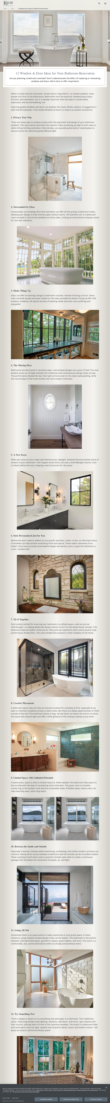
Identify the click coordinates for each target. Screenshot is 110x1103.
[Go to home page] (8, 3)
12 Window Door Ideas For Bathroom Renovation (33, 9)
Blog (12, 9)
